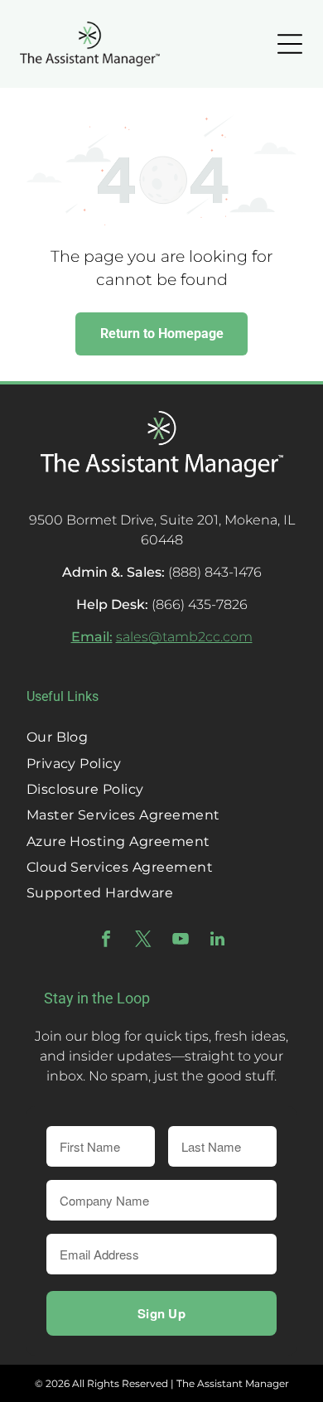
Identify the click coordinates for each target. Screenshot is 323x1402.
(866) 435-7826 (200, 604)
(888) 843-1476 (215, 572)
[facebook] (106, 940)
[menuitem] (162, 737)
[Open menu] (289, 43)
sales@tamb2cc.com (184, 637)
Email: (92, 637)
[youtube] (180, 940)
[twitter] (143, 940)
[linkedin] (217, 940)
